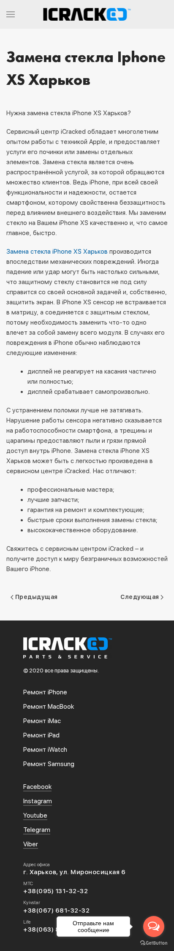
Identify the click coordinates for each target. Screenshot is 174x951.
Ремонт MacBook (48, 706)
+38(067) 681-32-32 (56, 910)
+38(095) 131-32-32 (55, 891)
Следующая (140, 596)
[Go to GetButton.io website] (153, 942)
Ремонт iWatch (45, 749)
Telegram (36, 830)
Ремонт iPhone (45, 692)
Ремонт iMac (42, 721)
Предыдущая (36, 596)
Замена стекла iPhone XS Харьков (57, 251)
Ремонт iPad (41, 735)
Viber (30, 844)
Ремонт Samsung (48, 764)
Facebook (37, 787)
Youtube (35, 815)
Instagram (37, 801)
